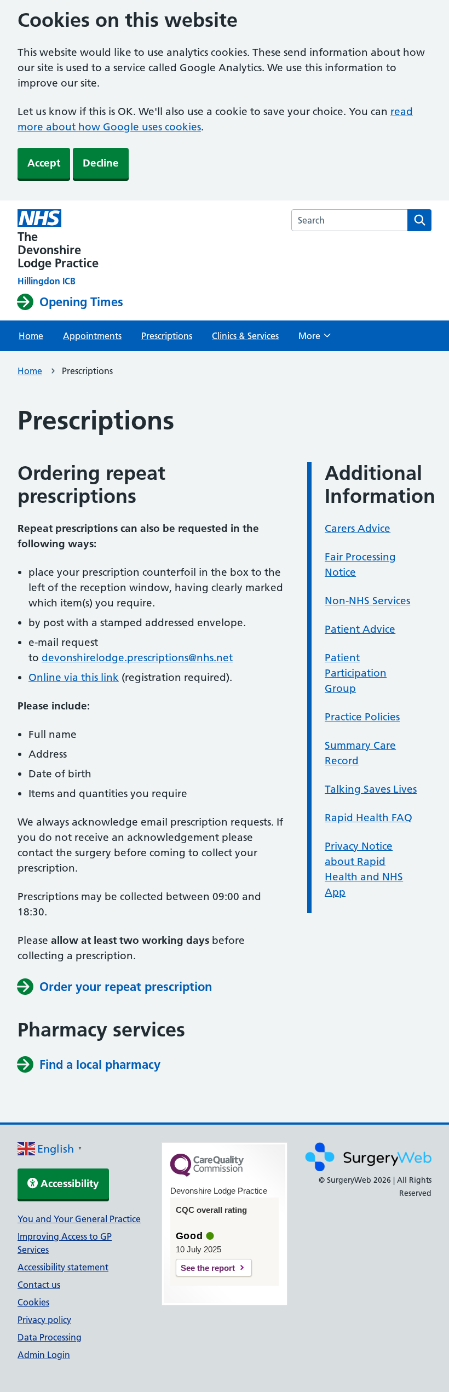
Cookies (33, 1302)
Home (31, 335)
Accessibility (68, 1183)
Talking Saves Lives (371, 789)
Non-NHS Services (367, 600)
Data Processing (50, 1337)
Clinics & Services (245, 335)
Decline (101, 163)
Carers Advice (357, 528)
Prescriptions (166, 335)
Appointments (92, 335)
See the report (208, 1268)
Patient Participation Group (356, 673)
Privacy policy (44, 1319)
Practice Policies (362, 717)
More (314, 339)
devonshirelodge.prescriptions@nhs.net (137, 657)
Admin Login (44, 1354)
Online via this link (73, 677)
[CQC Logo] (207, 1174)
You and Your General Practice (79, 1218)
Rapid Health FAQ (368, 817)
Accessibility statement (63, 1267)
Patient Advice (360, 629)
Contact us (39, 1284)
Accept (43, 163)
